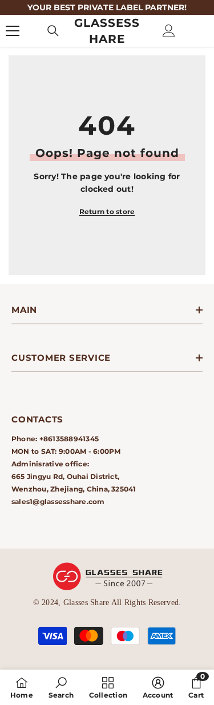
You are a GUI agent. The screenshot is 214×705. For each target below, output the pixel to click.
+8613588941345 (69, 438)
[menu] (12, 31)
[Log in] (169, 31)
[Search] (53, 31)
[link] (61, 687)
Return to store (107, 211)
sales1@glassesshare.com (58, 501)
